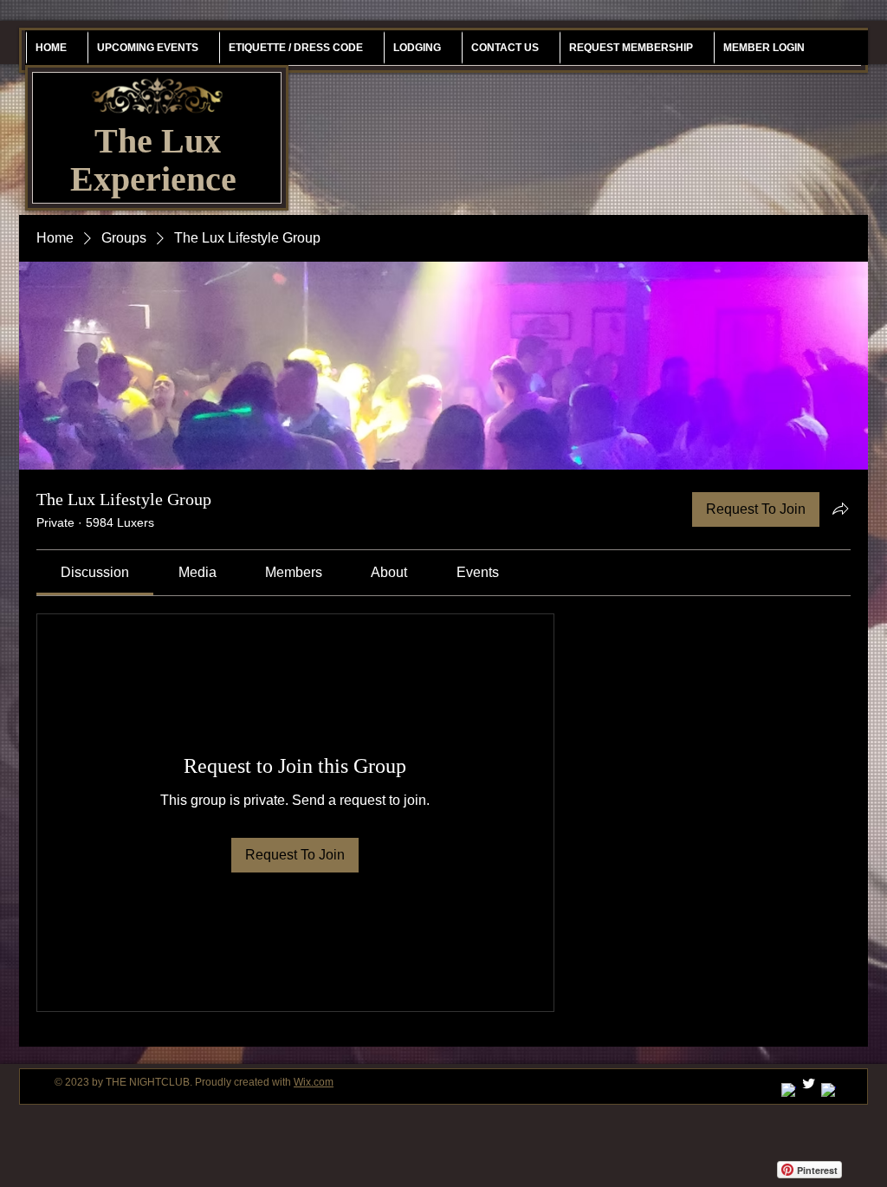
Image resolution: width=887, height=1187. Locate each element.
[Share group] (840, 508)
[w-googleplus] (788, 1090)
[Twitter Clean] (808, 1083)
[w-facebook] (828, 1090)
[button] (631, 47)
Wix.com (313, 1082)
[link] (95, 572)
